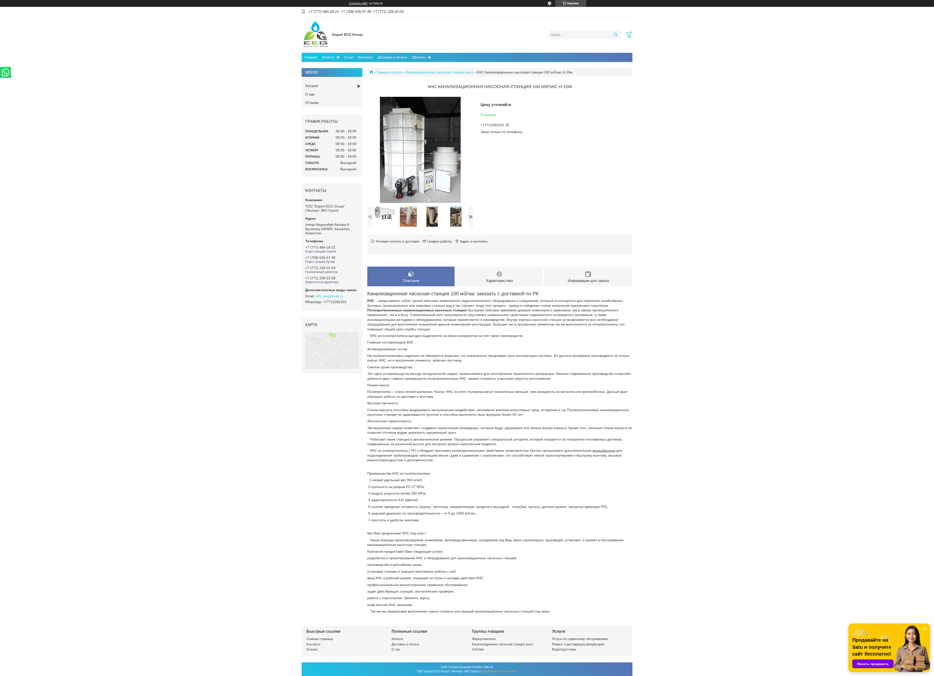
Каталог (328, 57)
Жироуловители (483, 639)
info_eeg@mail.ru (329, 296)
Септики (478, 649)
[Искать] (615, 34)
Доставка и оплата (392, 57)
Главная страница (319, 639)
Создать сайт (358, 3)
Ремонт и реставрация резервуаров (578, 644)
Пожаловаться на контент (500, 671)
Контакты (365, 57)
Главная (310, 57)
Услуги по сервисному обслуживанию (580, 639)
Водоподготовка (564, 649)
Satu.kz (488, 667)
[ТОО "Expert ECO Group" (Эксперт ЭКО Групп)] (316, 34)
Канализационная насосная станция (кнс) (439, 72)
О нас (348, 57)
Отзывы (312, 102)
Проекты (419, 57)
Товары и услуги (390, 72)
